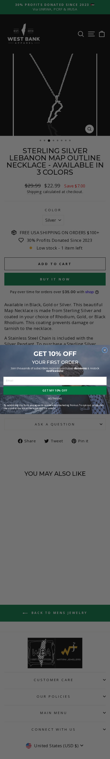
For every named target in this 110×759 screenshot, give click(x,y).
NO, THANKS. (55, 399)
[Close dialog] (104, 350)
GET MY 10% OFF (55, 390)
